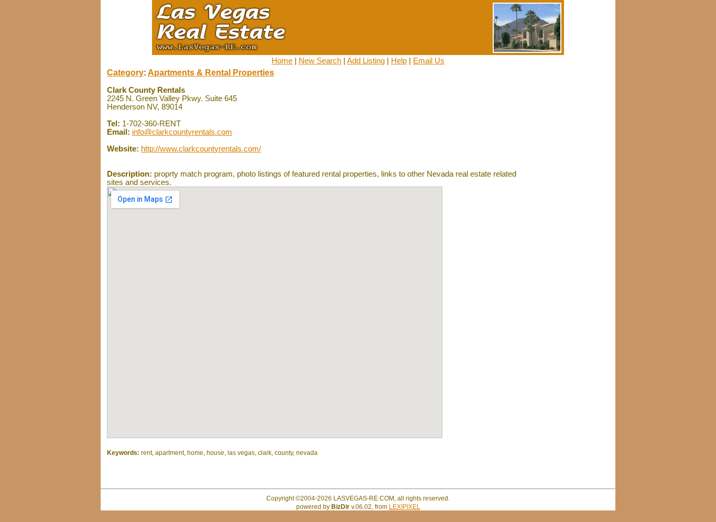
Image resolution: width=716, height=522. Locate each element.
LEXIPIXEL (404, 506)
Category (125, 72)
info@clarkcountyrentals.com (182, 132)
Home (282, 61)
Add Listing (366, 61)
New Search (320, 61)
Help (399, 61)
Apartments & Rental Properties (211, 72)
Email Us (428, 61)
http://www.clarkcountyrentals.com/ (201, 149)
